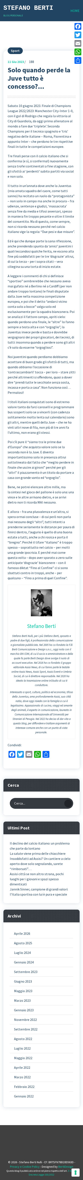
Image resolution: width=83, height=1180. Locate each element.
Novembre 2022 (25, 1019)
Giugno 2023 (23, 981)
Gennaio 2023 (24, 1010)
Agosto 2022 (23, 1039)
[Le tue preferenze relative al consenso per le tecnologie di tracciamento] (76, 1173)
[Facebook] (78, 26)
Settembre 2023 (25, 972)
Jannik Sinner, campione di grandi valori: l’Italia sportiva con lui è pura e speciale (39, 891)
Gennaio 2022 (24, 1096)
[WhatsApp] (78, 52)
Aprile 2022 (22, 1067)
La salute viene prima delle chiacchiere (38, 853)
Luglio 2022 (22, 1048)
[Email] (78, 43)
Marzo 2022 (22, 1077)
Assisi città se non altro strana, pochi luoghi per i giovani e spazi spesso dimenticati (37, 879)
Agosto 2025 (23, 943)
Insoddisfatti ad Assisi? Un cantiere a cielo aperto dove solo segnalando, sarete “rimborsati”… (40, 863)
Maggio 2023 (23, 991)
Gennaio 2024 (24, 962)
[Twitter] (78, 35)
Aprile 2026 (22, 933)
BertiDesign (65, 1167)
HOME (75, 11)
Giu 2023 (16, 62)
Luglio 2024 (22, 952)
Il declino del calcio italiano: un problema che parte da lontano (40, 845)
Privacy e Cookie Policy (25, 1167)
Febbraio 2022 (24, 1086)
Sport (15, 51)
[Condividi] (78, 60)
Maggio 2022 (23, 1058)
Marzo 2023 (22, 1000)
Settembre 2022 (25, 1029)
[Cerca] (68, 803)
